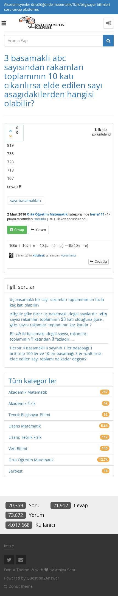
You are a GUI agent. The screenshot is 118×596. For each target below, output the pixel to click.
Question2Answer (43, 578)
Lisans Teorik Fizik (25, 437)
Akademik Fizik (22, 403)
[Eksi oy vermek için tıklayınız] (10, 136)
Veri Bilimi (18, 448)
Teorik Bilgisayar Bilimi (29, 414)
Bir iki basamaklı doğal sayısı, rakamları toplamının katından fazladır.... (49, 336)
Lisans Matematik (25, 426)
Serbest (16, 471)
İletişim (9, 546)
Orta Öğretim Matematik (47, 214)
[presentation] (48, 245)
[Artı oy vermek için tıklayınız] (10, 130)
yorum (41, 229)
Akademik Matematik (28, 392)
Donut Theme (16, 569)
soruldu (40, 219)
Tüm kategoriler (33, 380)
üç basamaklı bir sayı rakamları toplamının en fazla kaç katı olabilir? (57, 302)
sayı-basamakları (25, 200)
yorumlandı (68, 255)
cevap (19, 229)
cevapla (101, 261)
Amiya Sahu (66, 569)
